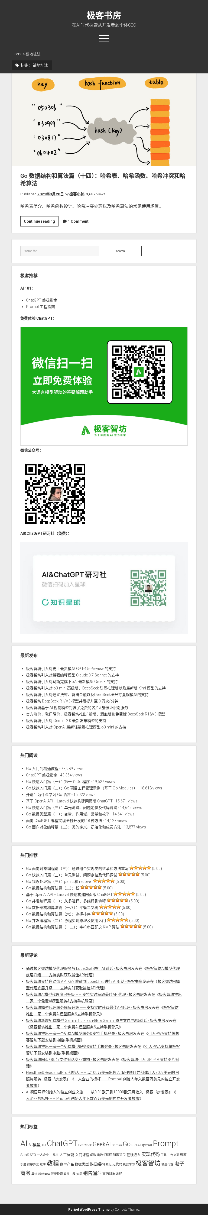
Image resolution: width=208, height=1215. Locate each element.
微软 (183, 1155)
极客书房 (104, 15)
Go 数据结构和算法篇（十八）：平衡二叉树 (62, 907)
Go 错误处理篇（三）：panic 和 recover (59, 881)
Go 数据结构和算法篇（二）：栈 (52, 888)
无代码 (117, 1164)
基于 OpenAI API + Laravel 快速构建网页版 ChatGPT (69, 801)
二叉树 (54, 1155)
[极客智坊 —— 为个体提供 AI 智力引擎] (104, 444)
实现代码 (150, 1154)
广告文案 (173, 1155)
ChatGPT (62, 1143)
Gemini (117, 1145)
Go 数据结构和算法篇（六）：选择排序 (58, 914)
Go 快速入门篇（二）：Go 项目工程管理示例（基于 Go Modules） (81, 788)
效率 (43, 1164)
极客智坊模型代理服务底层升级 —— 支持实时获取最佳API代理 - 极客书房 (87, 1007)
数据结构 (97, 1164)
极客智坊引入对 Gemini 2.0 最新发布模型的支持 (66, 720)
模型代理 (167, 1164)
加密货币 (119, 1155)
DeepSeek (85, 1145)
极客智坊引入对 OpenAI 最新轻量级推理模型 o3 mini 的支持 (76, 727)
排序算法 (33, 1164)
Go (127, 1144)
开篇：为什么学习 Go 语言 (48, 794)
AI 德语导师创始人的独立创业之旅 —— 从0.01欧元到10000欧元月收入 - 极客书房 (93, 1092)
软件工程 (70, 1174)
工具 (164, 1155)
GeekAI (102, 1144)
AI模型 (34, 1144)
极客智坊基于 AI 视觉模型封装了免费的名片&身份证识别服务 (77, 707)
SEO (33, 1155)
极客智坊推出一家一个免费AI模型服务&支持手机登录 (74, 1027)
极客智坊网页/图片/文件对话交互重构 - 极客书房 (67, 1059)
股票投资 (57, 1174)
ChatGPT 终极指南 (41, 300)
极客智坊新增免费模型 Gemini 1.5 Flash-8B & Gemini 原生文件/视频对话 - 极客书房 (95, 1020)
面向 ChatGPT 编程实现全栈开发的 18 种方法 (64, 820)
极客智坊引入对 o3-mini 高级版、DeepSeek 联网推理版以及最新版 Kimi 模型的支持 (96, 688)
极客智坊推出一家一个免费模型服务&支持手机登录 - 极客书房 (78, 1046)
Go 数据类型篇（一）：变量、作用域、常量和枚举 (68, 814)
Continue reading (41, 222)
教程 (53, 1163)
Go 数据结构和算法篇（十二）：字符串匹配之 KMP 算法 (72, 927)
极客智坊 (148, 1163)
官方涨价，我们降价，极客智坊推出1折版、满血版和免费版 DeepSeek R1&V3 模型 (95, 714)
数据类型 (82, 1164)
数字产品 (67, 1164)
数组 (109, 1164)
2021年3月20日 (50, 194)
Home (17, 54)
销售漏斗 (92, 1173)
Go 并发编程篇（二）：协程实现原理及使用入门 (66, 920)
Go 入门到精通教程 (42, 768)
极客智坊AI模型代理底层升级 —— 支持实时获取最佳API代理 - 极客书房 (85, 994)
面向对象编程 (112, 1174)
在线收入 (133, 1155)
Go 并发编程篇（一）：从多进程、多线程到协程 (66, 901)
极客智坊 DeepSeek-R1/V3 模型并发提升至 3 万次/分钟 (72, 701)
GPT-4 (135, 1145)
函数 (93, 1155)
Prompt (165, 1143)
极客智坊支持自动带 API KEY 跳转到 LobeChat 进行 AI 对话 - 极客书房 (84, 981)
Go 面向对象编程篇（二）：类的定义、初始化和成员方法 (73, 827)
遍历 (79, 1174)
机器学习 (129, 1164)
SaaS (24, 1155)
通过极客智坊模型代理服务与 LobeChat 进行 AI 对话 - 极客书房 (78, 968)
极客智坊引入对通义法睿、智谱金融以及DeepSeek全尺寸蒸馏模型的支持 (87, 694)
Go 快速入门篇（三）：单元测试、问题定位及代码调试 (71, 807)
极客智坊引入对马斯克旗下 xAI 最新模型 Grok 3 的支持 (72, 681)
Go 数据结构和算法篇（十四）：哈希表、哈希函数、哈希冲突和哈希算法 (104, 119)
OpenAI (146, 1145)
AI (24, 1143)
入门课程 (82, 1155)
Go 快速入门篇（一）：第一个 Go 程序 (58, 781)
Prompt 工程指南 (40, 306)
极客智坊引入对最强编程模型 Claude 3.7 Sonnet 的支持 (72, 675)
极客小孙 (76, 194)
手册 (23, 1164)
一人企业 (43, 1155)
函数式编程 (104, 1155)
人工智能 (66, 1154)
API (43, 1145)
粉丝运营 (44, 1174)
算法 (34, 1174)
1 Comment (78, 221)
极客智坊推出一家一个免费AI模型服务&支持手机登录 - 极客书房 (79, 1033)
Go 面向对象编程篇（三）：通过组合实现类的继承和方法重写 (77, 868)
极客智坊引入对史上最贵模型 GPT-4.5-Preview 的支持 (71, 668)
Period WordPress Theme (89, 1209)
